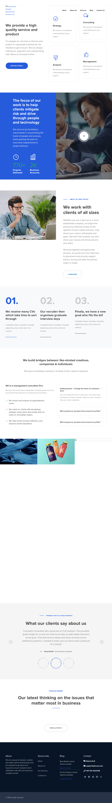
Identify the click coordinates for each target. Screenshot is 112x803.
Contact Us (42, 776)
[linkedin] (97, 777)
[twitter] (85, 777)
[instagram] (101, 777)
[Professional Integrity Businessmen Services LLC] (13, 10)
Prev (10, 643)
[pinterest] (93, 777)
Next (101, 643)
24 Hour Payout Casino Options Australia (68, 773)
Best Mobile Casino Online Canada (67, 762)
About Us (41, 766)
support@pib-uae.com (94, 766)
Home (40, 761)
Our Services (43, 771)
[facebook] (89, 777)
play (84, 136)
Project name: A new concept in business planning (21, 446)
